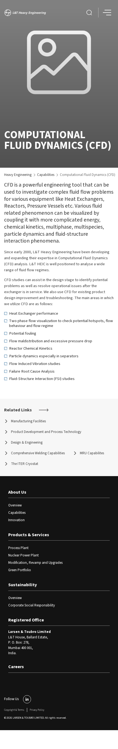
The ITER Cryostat (24, 463)
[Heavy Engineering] (26, 12)
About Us (17, 492)
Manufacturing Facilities (28, 421)
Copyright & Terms (14, 710)
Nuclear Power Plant (23, 555)
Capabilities (45, 174)
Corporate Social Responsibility (31, 605)
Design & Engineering (27, 442)
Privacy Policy (37, 710)
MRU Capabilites (92, 453)
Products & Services (28, 535)
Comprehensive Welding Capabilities (38, 453)
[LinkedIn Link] (27, 699)
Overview (15, 505)
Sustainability (22, 585)
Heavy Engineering (18, 174)
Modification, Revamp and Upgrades (35, 562)
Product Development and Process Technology (46, 431)
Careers (16, 667)
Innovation (16, 520)
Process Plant (18, 547)
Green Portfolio (19, 570)
